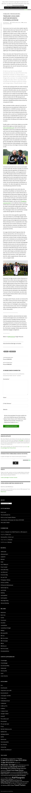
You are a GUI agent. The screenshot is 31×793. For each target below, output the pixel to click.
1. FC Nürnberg (19, 758)
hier (17, 422)
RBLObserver (4, 646)
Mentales (10, 539)
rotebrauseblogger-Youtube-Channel (9, 477)
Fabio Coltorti (5, 773)
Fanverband (3, 620)
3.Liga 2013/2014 (7, 762)
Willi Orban (10, 785)
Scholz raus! (3, 512)
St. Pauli (20, 781)
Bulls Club (3, 615)
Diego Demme (19, 770)
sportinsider (3, 590)
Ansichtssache (4, 687)
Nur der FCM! (4, 577)
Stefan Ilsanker (25, 781)
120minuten (3, 551)
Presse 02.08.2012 (8, 358)
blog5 (2, 561)
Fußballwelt (6, 13)
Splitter (2, 736)
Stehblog (3, 592)
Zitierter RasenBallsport (6, 749)
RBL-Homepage (4, 640)
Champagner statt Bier (6, 695)
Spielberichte (4, 731)
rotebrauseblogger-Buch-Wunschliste (15, 447)
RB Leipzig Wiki (4, 633)
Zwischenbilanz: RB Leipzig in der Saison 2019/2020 (12, 520)
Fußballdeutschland (5, 700)
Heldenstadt (3, 668)
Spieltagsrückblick (5, 734)
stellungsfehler (4, 595)
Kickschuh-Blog (4, 574)
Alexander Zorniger (8, 765)
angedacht (3, 556)
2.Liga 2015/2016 (20, 760)
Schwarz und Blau (5, 582)
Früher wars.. (4, 698)
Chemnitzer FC (3, 770)
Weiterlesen (3, 491)
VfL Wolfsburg (4, 785)
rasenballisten (4, 625)
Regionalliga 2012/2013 (6, 781)
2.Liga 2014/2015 (7, 760)
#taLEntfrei (3, 612)
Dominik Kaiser (5, 772)
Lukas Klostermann (5, 775)
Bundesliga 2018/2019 (20, 768)
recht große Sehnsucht (8, 127)
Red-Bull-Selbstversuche (6, 729)
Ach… (2, 685)
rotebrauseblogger (16, 22)
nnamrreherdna (4, 676)
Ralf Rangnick (18, 777)
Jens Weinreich (4, 572)
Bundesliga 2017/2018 (8, 768)
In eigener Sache (4, 711)
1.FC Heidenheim (4, 758)
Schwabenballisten (5, 651)
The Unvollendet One (5, 514)
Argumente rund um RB (6, 690)
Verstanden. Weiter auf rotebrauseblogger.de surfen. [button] (16, 7)
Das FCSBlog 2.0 (4, 564)
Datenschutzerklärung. (18, 5)
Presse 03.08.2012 (7, 363)
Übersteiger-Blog (4, 600)
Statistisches (3, 739)
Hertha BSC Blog (4, 569)
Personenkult (4, 721)
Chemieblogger (4, 663)
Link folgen (21, 440)
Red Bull (6, 351)
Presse (2, 726)
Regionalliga (19, 780)
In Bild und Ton (4, 706)
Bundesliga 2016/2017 (18, 766)
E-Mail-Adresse (7, 403)
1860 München (17, 762)
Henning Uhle (4, 537)
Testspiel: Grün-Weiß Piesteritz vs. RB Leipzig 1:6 (16, 532)
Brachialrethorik (4, 693)
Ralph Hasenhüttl (7, 780)
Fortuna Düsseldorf (18, 773)
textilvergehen (4, 598)
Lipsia (2, 673)
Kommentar (6, 379)
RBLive (2, 643)
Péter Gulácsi (8, 778)
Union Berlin (24, 783)
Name (5, 397)
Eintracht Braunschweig (14, 772)
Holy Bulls (3, 622)
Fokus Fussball (4, 567)
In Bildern (3, 708)
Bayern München (19, 765)
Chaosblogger (4, 660)
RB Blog (2, 630)
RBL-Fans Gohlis (4, 638)
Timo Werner (13, 783)
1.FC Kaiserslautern (12, 758)
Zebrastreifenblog (5, 603)
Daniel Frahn (10, 770)
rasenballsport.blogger (6, 628)
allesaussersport (4, 554)
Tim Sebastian (19, 783)
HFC (23, 773)
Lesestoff (3, 716)
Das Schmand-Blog (5, 665)
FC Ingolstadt (11, 773)
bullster (2, 617)
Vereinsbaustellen (5, 742)
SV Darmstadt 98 (5, 783)
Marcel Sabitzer (21, 775)
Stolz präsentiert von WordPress (7, 791)
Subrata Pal (12, 351)
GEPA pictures (11, 336)
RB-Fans (2, 635)
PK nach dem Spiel (5, 724)
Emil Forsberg (23, 772)
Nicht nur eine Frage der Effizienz (8, 517)
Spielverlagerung (4, 587)
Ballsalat (3, 559)
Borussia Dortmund (6, 766)
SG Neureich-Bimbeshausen (7, 585)
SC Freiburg (15, 781)
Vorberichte (3, 747)
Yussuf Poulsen (20, 785)
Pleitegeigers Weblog (5, 580)
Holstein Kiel (26, 773)
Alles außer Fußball (5, 522)
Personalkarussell (15, 13)
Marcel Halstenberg (13, 775)
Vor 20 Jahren (4, 744)
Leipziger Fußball (4, 713)
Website (5, 409)
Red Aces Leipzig (4, 648)
